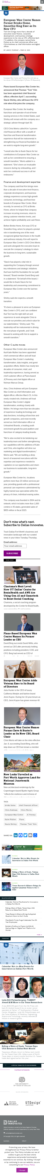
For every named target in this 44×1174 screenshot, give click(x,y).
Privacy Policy (29, 1165)
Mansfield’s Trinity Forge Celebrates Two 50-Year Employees (21, 921)
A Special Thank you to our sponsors (23, 1065)
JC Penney (31, 815)
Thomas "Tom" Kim (28, 824)
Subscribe (12, 553)
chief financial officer (28, 805)
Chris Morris (26, 810)
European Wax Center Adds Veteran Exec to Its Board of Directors (20, 684)
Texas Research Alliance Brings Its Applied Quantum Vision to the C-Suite (26, 888)
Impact (24, 1141)
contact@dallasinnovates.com (14, 1133)
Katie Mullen (10, 819)
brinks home (10, 805)
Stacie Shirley (11, 824)
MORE (38, 935)
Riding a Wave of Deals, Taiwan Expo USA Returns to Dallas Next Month (25, 874)
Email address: (10, 542)
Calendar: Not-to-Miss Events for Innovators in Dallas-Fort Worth (22, 903)
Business (6, 1141)
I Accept (22, 1170)
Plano (21, 819)
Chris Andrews (11, 810)
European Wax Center (14, 815)
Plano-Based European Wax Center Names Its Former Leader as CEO (20, 637)
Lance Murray (12, 50)
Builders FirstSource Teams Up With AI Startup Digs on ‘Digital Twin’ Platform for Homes (21, 928)
